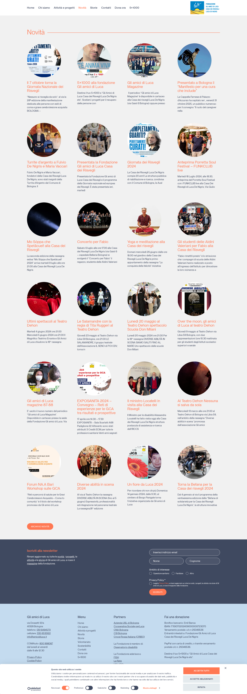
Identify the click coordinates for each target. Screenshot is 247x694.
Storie (94, 7)
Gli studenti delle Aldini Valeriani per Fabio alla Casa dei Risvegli (196, 245)
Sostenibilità (84, 645)
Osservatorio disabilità (125, 647)
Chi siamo (44, 7)
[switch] (89, 688)
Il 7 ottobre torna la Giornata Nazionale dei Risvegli (45, 86)
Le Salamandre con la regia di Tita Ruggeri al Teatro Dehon (95, 325)
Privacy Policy (157, 580)
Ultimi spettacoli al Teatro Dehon (47, 323)
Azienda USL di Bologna (126, 622)
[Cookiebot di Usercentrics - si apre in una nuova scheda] (34, 689)
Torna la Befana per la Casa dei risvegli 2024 (195, 486)
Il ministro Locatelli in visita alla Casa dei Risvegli (143, 405)
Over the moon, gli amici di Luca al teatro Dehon (197, 323)
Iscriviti (158, 592)
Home (30, 7)
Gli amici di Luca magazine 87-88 (40, 403)
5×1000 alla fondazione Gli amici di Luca (96, 84)
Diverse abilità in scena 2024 (95, 486)
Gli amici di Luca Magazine (140, 84)
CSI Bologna (120, 633)
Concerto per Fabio (92, 241)
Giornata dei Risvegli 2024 (143, 164)
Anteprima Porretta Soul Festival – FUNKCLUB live (197, 166)
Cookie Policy (34, 660)
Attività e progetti (64, 7)
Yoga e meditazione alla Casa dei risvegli (146, 243)
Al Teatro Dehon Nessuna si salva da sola (198, 403)
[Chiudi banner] (225, 668)
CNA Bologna (121, 629)
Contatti (106, 7)
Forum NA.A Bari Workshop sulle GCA (43, 486)
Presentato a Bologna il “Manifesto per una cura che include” (196, 86)
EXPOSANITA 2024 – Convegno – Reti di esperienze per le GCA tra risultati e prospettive (96, 407)
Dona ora (120, 7)
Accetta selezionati (201, 679)
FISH (116, 657)
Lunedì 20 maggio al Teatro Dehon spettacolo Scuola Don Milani (147, 325)
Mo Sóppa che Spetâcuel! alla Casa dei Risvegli (46, 245)
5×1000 (134, 7)
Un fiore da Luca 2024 (145, 484)
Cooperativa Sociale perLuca (129, 626)
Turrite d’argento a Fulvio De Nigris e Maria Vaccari (47, 164)
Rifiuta (201, 687)
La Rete (118, 660)
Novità (82, 7)
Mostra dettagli (150, 688)
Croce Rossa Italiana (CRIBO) (129, 636)
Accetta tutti (201, 671)
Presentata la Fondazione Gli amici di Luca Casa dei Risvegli (97, 166)
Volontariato (84, 641)
